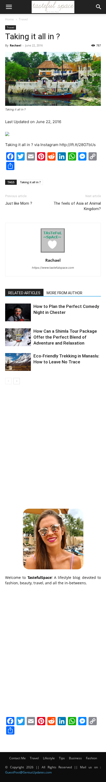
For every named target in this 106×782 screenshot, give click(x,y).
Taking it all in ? (30, 182)
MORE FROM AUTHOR (64, 293)
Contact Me (17, 758)
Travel (23, 19)
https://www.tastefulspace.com (53, 267)
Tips (62, 758)
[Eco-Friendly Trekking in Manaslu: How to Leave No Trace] (18, 362)
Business (75, 758)
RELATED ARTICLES (24, 293)
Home (9, 19)
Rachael (15, 45)
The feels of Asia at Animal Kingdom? (77, 206)
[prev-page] (8, 381)
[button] (9, 7)
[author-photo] (53, 253)
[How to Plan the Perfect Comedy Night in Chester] (18, 312)
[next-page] (16, 381)
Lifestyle (49, 758)
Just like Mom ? (18, 203)
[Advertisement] (53, 446)
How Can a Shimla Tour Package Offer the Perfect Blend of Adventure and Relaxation (65, 337)
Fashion (91, 758)
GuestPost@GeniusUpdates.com (28, 772)
